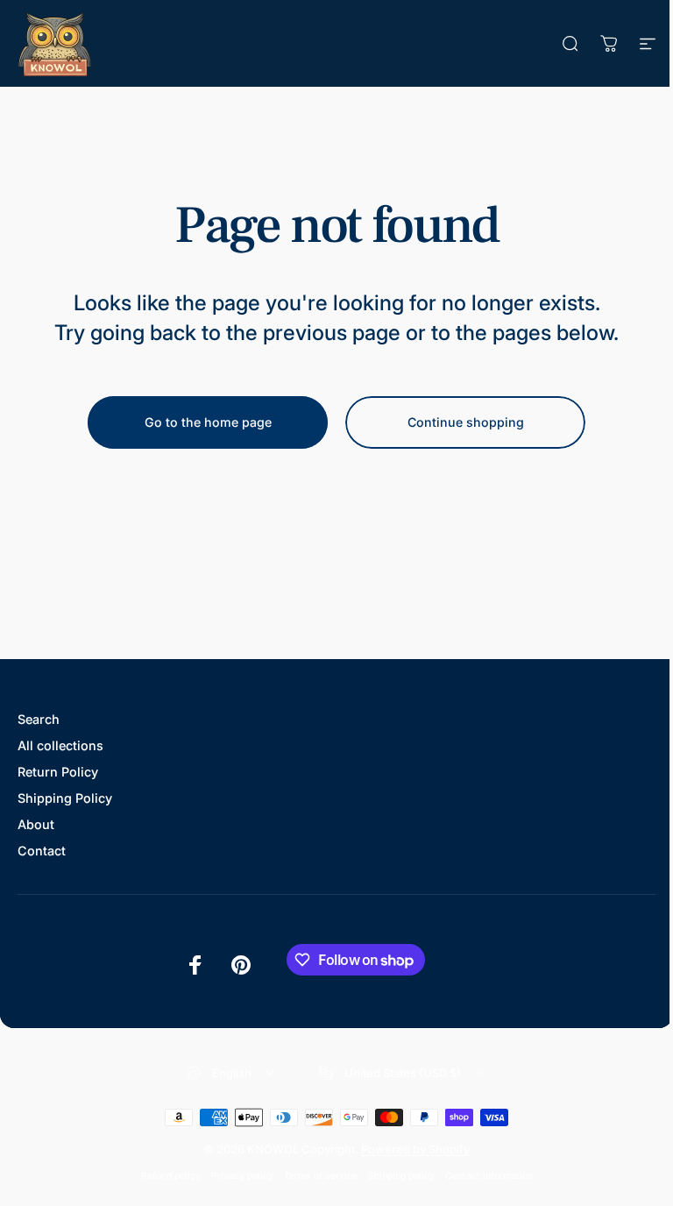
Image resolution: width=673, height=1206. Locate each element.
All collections (60, 745)
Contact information (489, 1175)
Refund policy (171, 1175)
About (36, 824)
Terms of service (321, 1175)
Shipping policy (401, 1175)
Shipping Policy (65, 798)
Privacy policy (242, 1175)
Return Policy (58, 771)
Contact (42, 850)
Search (39, 719)
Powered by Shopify (415, 1149)
